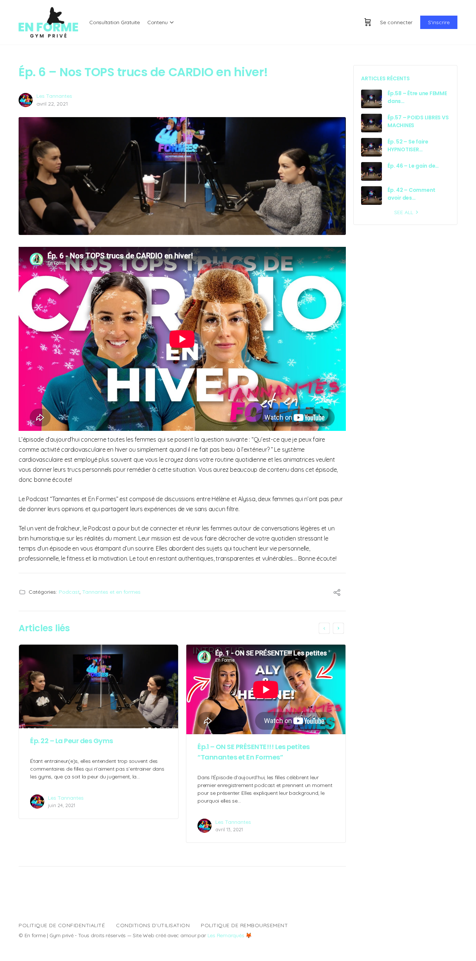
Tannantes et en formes (111, 591)
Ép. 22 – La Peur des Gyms (71, 740)
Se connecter (396, 22)
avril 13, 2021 (229, 829)
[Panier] (368, 22)
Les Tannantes (54, 96)
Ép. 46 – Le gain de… (413, 166)
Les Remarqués (226, 935)
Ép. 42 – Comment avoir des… (411, 193)
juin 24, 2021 (61, 805)
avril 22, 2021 (52, 103)
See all (403, 212)
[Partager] (336, 593)
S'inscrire (439, 22)
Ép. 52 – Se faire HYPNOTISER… (407, 145)
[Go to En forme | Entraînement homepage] (48, 22)
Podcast (69, 591)
